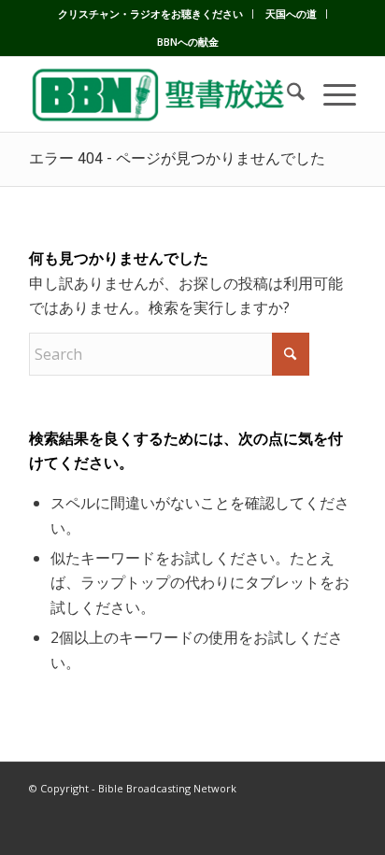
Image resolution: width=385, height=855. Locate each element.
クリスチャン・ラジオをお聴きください (150, 14)
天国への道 (291, 14)
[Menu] (330, 94)
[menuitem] (151, 14)
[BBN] (160, 94)
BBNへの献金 (188, 42)
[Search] (286, 94)
